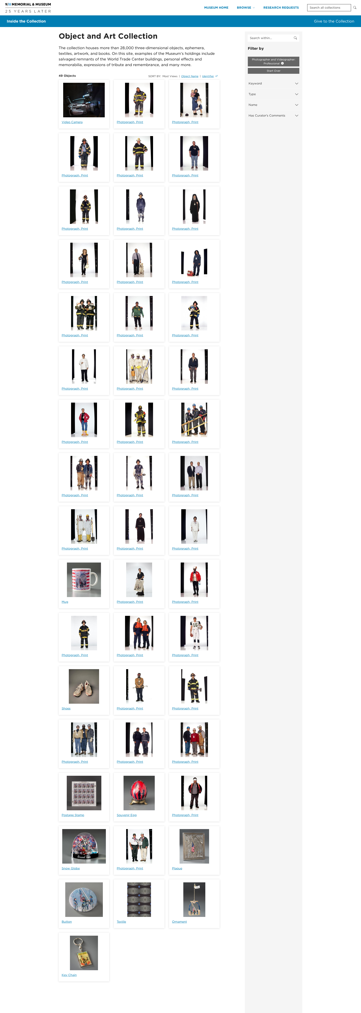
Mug (65, 602)
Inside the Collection (26, 21)
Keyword (255, 83)
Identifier (208, 76)
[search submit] (295, 38)
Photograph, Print (130, 122)
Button (67, 921)
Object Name (189, 76)
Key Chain (69, 975)
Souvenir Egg (127, 815)
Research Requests (281, 7)
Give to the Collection (334, 21)
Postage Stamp (73, 815)
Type (252, 94)
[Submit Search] (355, 7)
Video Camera (72, 122)
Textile (121, 921)
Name (253, 105)
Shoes (66, 708)
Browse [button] (244, 7)
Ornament (179, 921)
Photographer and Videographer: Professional (273, 61)
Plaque (177, 868)
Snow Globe (71, 868)
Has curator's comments (267, 115)
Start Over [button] (274, 70)
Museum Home (216, 7)
